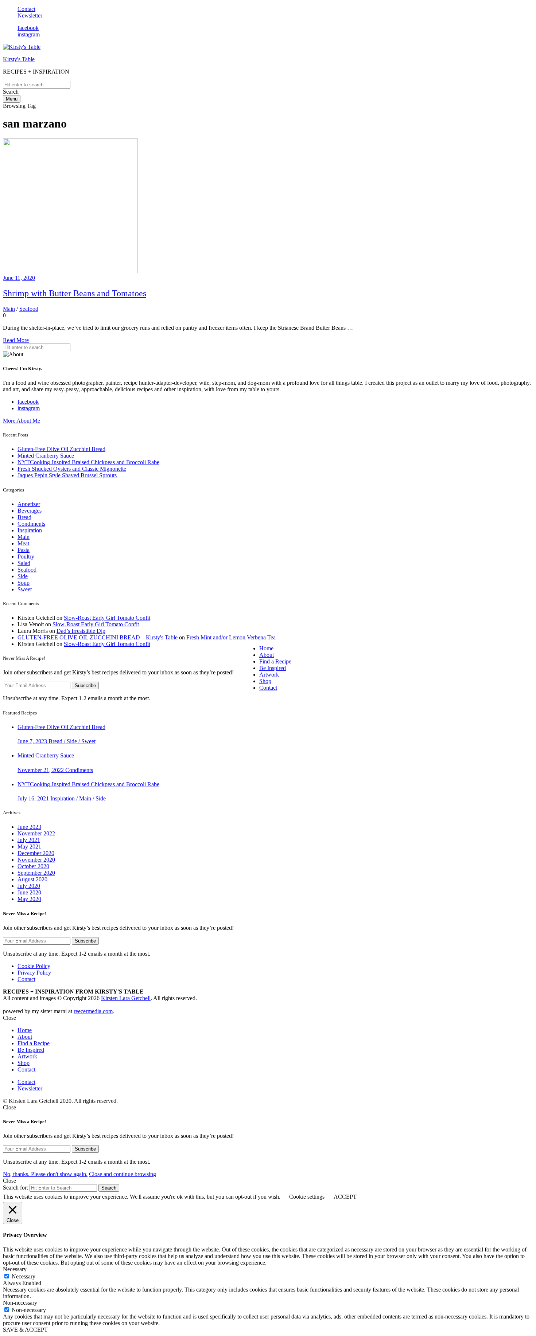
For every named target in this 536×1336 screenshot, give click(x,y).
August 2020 (32, 879)
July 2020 (29, 886)
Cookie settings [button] (307, 1197)
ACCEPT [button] (345, 1197)
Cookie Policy (34, 966)
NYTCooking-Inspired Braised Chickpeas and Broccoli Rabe (88, 462)
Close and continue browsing (122, 1174)
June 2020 (29, 892)
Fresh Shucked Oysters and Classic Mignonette (72, 469)
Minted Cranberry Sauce (46, 455)
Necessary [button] (15, 1269)
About (266, 655)
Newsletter (30, 15)
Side (23, 576)
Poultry (26, 556)
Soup (24, 583)
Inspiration (30, 530)
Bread (24, 517)
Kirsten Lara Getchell (126, 998)
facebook (28, 28)
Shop (265, 681)
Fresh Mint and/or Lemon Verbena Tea (231, 637)
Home (266, 648)
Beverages (30, 511)
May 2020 (29, 899)
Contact (26, 9)
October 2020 (33, 866)
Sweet (25, 589)
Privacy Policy (34, 972)
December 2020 (36, 853)
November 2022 (36, 833)
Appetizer (29, 504)
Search (108, 1188)
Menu (12, 99)
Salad (24, 563)
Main (9, 309)
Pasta (24, 550)
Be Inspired (272, 668)
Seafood (28, 309)
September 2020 (36, 873)
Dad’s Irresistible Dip (81, 631)
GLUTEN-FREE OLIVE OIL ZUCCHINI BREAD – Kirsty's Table (98, 637)
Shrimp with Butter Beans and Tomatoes (74, 293)
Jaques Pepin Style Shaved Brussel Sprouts (67, 475)
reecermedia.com (93, 1011)
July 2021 (29, 840)
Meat (23, 543)
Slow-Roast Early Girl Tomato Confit (107, 618)
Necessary (23, 1276)
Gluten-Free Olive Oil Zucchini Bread (61, 449)
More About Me (21, 421)
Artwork (269, 674)
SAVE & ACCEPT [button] (25, 1330)
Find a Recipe (275, 661)
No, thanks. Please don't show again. (45, 1174)
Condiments (31, 524)
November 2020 (36, 860)
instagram (29, 34)
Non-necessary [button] (20, 1303)
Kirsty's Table (19, 59)
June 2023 (29, 827)
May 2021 (29, 846)
